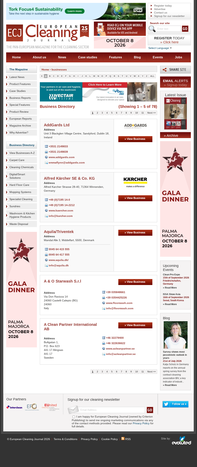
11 (142, 113)
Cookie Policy (109, 439)
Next (150, 113)
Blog (137, 57)
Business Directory (21, 145)
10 (136, 113)
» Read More (170, 287)
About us (39, 57)
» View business (135, 139)
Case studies (87, 57)
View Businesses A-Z (22, 152)
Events (158, 57)
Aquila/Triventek (59, 232)
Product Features (20, 84)
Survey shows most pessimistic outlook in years (175, 354)
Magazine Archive (20, 125)
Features (115, 57)
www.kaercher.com (61, 210)
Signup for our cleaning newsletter (94, 400)
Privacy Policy (141, 423)
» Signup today (175, 85)
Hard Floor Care (19, 184)
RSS (127, 439)
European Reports (20, 118)
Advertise (159, 9)
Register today (163, 5)
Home (16, 57)
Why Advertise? (18, 132)
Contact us (160, 12)
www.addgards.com (61, 157)
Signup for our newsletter (169, 16)
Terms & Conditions (65, 439)
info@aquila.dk (59, 265)
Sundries (14, 206)
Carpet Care (16, 160)
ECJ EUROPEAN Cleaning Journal (47, 36)
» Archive (171, 136)
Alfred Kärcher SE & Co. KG (69, 178)
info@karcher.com (61, 215)
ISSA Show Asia (171, 294)
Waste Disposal (18, 224)
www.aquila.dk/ (58, 260)
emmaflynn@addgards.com (67, 162)
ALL (152, 76)
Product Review (18, 111)
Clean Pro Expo (171, 274)
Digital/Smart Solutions (17, 176)
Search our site (160, 23)
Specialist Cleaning (21, 199)
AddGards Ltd (56, 125)
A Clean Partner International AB (70, 326)
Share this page (175, 70)
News (62, 57)
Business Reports (20, 97)
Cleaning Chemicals (21, 167)
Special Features (19, 104)
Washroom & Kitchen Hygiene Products (22, 215)
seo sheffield (176, 440)
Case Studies (17, 90)
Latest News (16, 77)
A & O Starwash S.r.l (62, 281)
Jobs (178, 57)
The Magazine (18, 69)
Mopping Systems (20, 192)
